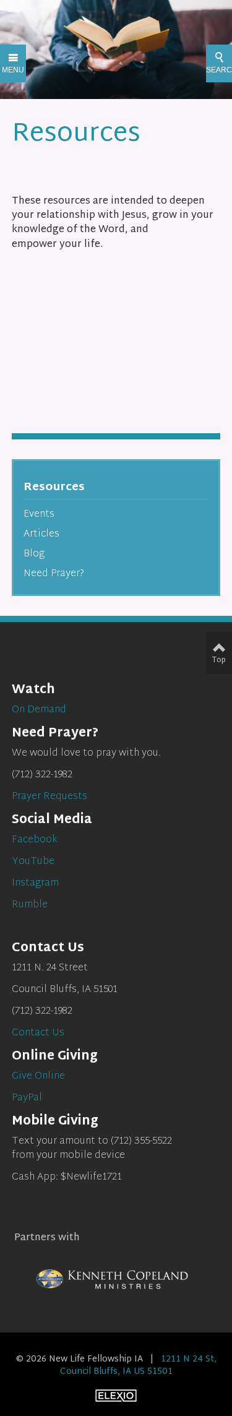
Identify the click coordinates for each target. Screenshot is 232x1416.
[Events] (23, 409)
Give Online (38, 1077)
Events (39, 515)
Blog (34, 554)
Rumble (30, 905)
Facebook (35, 840)
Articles (41, 534)
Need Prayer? (54, 574)
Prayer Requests (49, 797)
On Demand (39, 710)
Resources (54, 487)
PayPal (27, 1098)
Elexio (116, 1395)
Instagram (35, 883)
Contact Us (38, 1033)
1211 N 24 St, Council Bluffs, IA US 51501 (138, 1365)
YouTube (33, 862)
